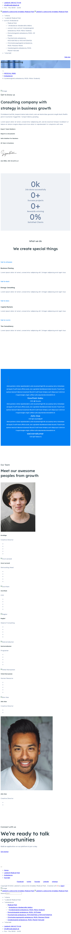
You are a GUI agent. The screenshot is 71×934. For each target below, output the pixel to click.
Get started (4, 852)
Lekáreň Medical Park (13, 18)
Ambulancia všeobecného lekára (20, 25)
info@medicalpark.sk (11, 5)
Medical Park (12, 23)
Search (3, 893)
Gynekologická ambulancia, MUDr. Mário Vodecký (27, 910)
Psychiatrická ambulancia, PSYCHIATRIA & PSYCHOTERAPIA (30, 915)
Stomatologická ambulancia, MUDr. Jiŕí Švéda (24, 912)
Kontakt (8, 53)
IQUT (63, 886)
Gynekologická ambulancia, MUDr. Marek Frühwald (26, 920)
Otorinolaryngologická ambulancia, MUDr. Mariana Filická (28, 917)
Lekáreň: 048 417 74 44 (12, 3)
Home (8, 16)
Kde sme (67, 57)
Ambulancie (14, 20)
